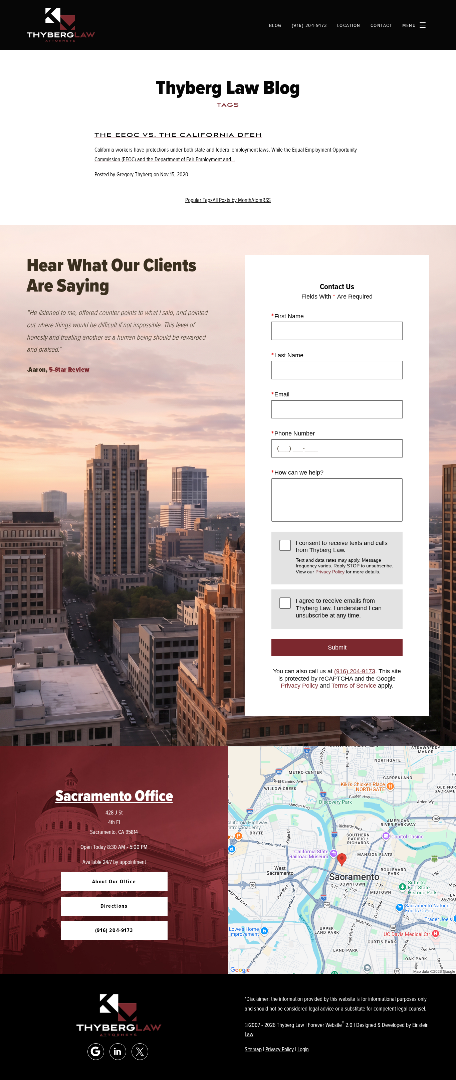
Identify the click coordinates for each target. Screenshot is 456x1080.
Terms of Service (353, 685)
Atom (256, 200)
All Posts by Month (232, 200)
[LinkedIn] (117, 1051)
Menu (409, 25)
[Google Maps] (95, 1051)
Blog (275, 25)
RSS (266, 200)
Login (303, 1049)
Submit (337, 647)
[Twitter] (140, 1051)
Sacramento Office (114, 795)
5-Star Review (69, 369)
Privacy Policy (330, 571)
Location (349, 25)
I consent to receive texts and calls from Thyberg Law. (344, 557)
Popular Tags (199, 200)
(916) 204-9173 (354, 671)
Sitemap (253, 1049)
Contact (382, 25)
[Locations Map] (342, 859)
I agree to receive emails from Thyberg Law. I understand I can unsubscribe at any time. (339, 607)
